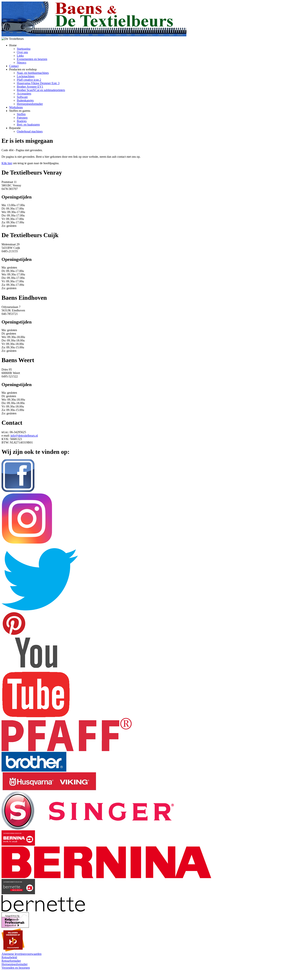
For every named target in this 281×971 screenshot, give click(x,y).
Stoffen (21, 114)
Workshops (16, 107)
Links (20, 55)
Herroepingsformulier (30, 103)
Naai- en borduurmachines (33, 72)
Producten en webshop (23, 69)
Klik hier (7, 163)
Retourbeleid (9, 957)
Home (13, 45)
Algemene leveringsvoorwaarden (21, 953)
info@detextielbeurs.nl (24, 435)
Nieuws (21, 62)
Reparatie (15, 128)
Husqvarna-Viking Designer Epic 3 (38, 83)
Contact (14, 66)
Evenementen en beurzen (32, 59)
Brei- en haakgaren (28, 124)
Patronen (22, 117)
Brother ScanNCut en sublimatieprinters (41, 90)
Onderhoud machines (30, 131)
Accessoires (24, 93)
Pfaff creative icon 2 (29, 79)
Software (22, 97)
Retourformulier (11, 960)
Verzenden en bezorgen (16, 967)
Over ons (22, 52)
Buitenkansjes (25, 100)
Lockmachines (25, 76)
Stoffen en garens (19, 110)
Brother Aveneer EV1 (30, 86)
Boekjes (22, 121)
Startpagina (23, 48)
